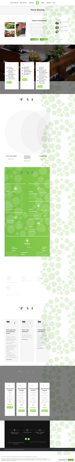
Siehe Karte (9, 82)
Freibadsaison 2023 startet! (64, 30)
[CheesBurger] (24, 249)
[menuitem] (14, 2)
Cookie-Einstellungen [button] (63, 459)
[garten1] (24, 278)
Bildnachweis (16, 443)
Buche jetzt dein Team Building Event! (11, 331)
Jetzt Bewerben (9, 407)
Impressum (10, 442)
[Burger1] (8, 249)
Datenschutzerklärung (19, 442)
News (8, 321)
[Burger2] (39, 249)
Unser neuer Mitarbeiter (63, 26)
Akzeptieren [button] (71, 459)
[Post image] (57, 23)
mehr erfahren (9, 359)
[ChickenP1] (8, 278)
